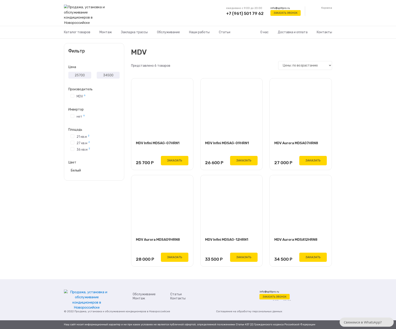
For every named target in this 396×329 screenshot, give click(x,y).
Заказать (174, 160)
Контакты (324, 32)
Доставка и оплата (293, 32)
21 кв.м (83, 136)
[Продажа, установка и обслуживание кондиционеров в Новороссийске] (87, 15)
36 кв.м (83, 149)
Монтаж (105, 32)
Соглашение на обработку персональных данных (249, 311)
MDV (81, 96)
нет (81, 116)
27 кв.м (83, 143)
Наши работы (199, 32)
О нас (264, 32)
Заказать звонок (285, 12)
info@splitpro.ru (280, 8)
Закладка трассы (134, 32)
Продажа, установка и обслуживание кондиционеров (110, 311)
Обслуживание (168, 32)
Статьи (224, 32)
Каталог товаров (77, 32)
